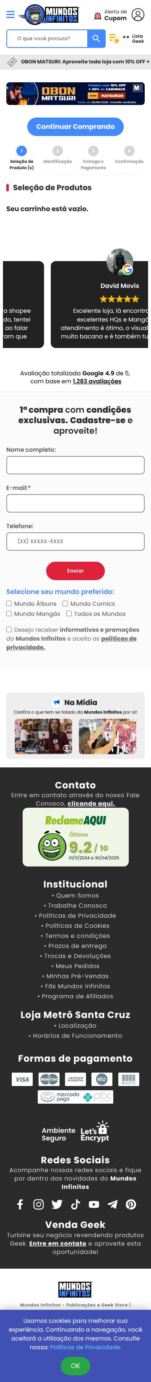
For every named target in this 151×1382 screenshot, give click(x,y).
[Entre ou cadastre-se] (138, 14)
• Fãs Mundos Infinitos (75, 986)
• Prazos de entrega (75, 946)
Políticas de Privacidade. (85, 1347)
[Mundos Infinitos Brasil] (49, 13)
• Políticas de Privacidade (75, 915)
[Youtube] (94, 1204)
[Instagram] (38, 1204)
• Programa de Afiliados (75, 996)
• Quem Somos (75, 895)
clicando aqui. (91, 803)
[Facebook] (20, 1204)
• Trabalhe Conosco (75, 905)
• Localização (75, 1025)
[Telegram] (112, 1204)
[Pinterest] (131, 1204)
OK (75, 1366)
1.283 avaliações (97, 381)
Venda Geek (75, 1224)
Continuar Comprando (75, 126)
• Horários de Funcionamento (75, 1035)
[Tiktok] (75, 1204)
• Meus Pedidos (75, 966)
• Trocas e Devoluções (75, 956)
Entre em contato (57, 1243)
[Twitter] (57, 1204)
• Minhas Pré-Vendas (75, 976)
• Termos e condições (75, 936)
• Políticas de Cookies (75, 925)
